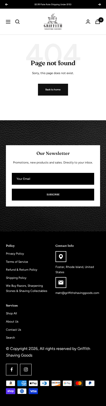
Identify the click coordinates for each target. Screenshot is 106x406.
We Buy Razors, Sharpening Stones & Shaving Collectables (26, 288)
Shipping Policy (16, 278)
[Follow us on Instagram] (25, 369)
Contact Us (13, 329)
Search (10, 337)
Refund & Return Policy (21, 269)
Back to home (53, 89)
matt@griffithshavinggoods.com (77, 293)
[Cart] (97, 21)
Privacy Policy (15, 253)
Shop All (11, 313)
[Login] (88, 22)
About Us (12, 321)
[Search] (17, 22)
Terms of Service (17, 262)
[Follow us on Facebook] (11, 369)
